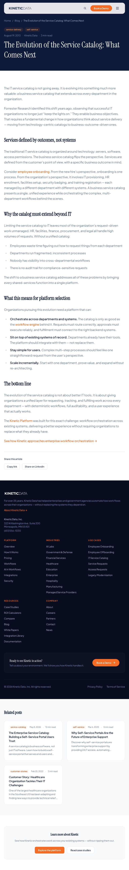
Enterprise (52, 575)
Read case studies (81, 850)
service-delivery (13, 29)
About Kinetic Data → (15, 510)
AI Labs (50, 546)
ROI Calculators (12, 612)
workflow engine (27, 324)
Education (51, 569)
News (49, 629)
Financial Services (56, 557)
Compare (9, 618)
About (49, 606)
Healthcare (52, 563)
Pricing (8, 557)
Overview (9, 546)
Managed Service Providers (61, 592)
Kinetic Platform (21, 421)
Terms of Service (116, 686)
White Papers (11, 629)
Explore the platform (49, 850)
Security (8, 580)
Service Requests (98, 563)
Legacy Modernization (100, 575)
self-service (32, 29)
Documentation (12, 641)
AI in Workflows (12, 569)
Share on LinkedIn (34, 466)
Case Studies (11, 606)
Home (7, 20)
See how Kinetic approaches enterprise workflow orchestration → (50, 441)
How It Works (11, 552)
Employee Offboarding (101, 552)
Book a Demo (101, 8)
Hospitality (52, 580)
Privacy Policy (95, 686)
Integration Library (14, 635)
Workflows (10, 563)
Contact (50, 624)
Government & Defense (59, 552)
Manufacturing (54, 586)
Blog (17, 20)
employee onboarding (34, 171)
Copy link (12, 466)
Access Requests (97, 569)
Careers (50, 612)
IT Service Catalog (98, 557)
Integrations (10, 575)
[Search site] (85, 8)
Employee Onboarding (101, 546)
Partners (50, 618)
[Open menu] (117, 8)
